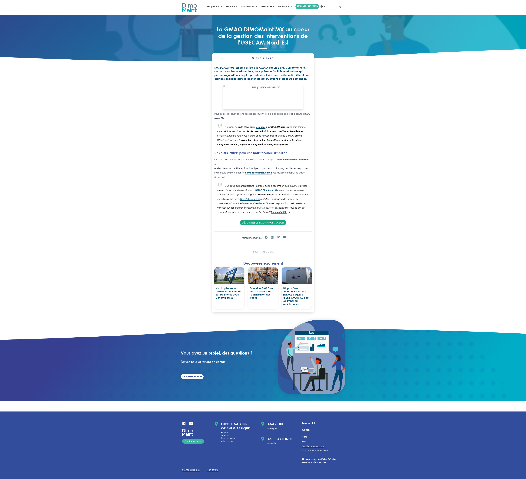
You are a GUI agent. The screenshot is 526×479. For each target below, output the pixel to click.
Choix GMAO (265, 58)
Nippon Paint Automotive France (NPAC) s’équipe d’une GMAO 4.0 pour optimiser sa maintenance (296, 296)
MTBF (304, 437)
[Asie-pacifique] (263, 439)
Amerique (275, 424)
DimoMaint (284, 6)
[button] (266, 237)
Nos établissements (250, 199)
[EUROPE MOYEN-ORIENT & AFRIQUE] (216, 424)
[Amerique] (263, 424)
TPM (304, 441)
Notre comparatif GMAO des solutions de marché (319, 461)
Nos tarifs (230, 6)
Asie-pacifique (279, 439)
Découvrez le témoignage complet (263, 222)
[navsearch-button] (340, 7)
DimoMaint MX (279, 212)
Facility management (313, 446)
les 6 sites (260, 127)
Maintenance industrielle (315, 450)
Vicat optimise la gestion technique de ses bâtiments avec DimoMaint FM (228, 293)
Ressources (266, 6)
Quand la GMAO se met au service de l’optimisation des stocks (261, 293)
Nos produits (213, 6)
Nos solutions (248, 6)
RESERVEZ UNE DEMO (307, 6)
